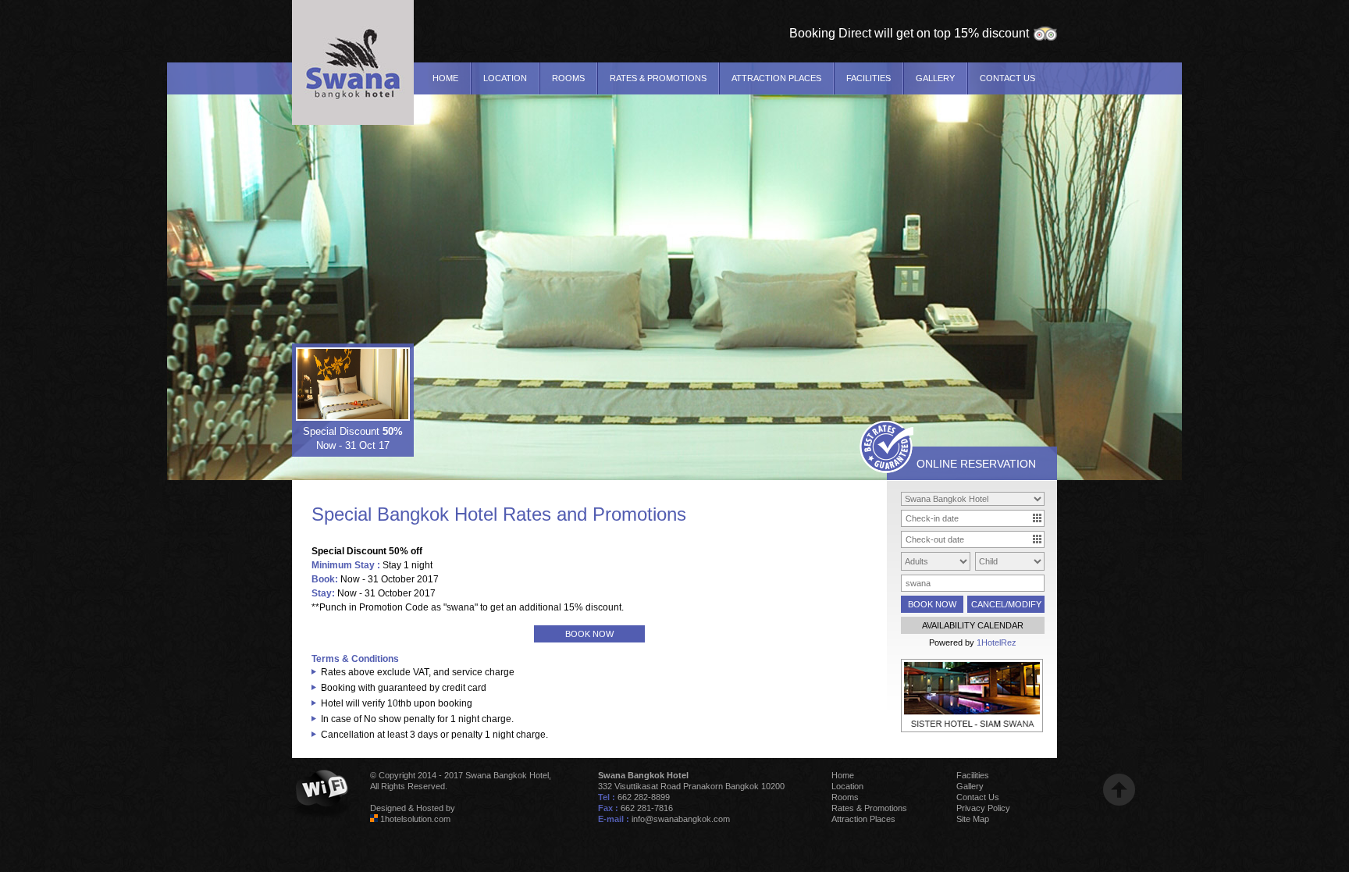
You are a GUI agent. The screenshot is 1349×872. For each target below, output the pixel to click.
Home (445, 78)
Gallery (935, 78)
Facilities (868, 78)
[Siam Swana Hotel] (972, 729)
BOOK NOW (589, 634)
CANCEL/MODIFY (1006, 604)
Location (505, 78)
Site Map (972, 819)
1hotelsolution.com (415, 819)
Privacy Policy (983, 808)
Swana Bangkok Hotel (507, 775)
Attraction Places (776, 78)
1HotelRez (996, 642)
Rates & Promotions (658, 78)
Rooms (568, 78)
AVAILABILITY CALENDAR (972, 625)
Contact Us (1007, 78)
